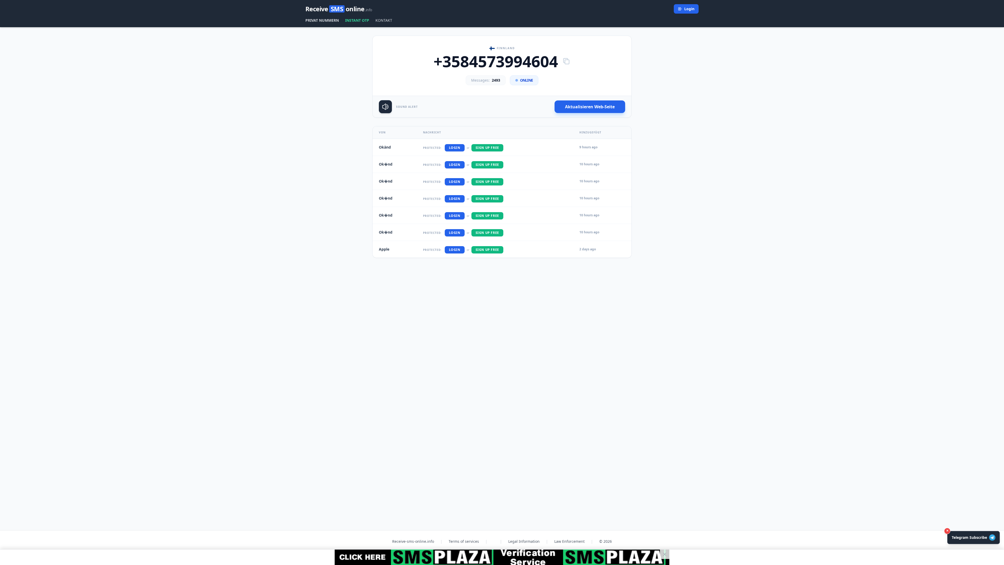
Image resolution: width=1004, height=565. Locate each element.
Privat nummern (322, 20)
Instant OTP (357, 20)
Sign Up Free (487, 147)
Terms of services (464, 541)
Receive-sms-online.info (413, 541)
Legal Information (524, 541)
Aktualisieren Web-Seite (590, 107)
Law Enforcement (569, 541)
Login (689, 8)
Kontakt (383, 20)
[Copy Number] (566, 61)
